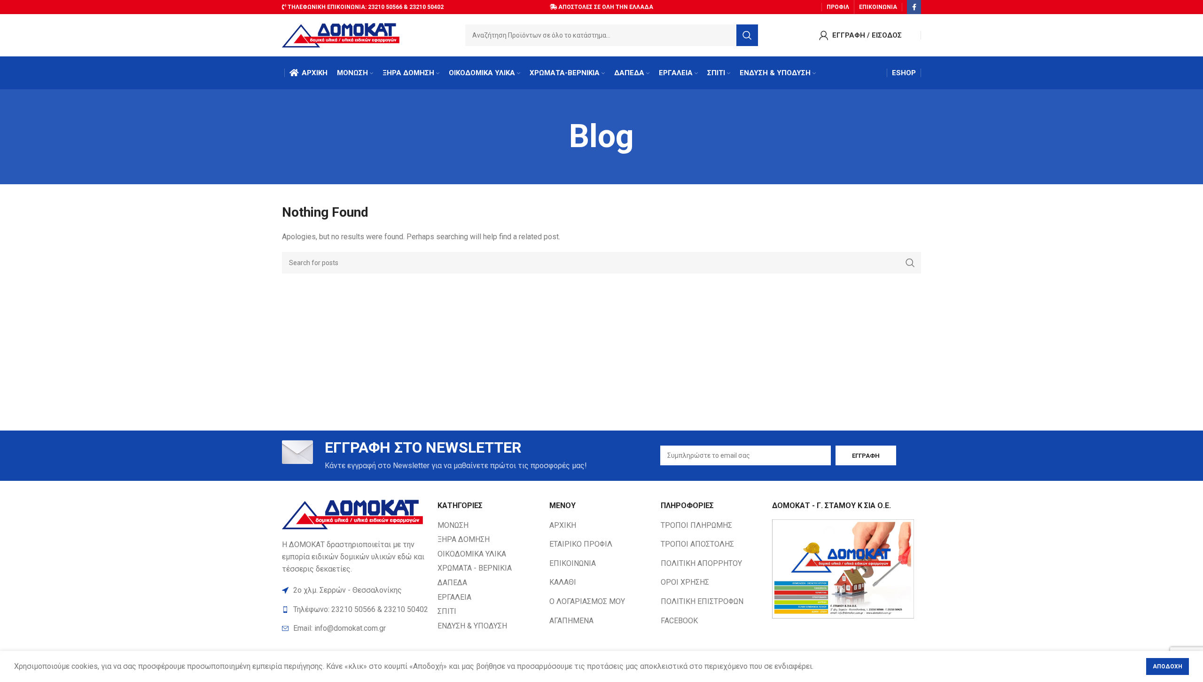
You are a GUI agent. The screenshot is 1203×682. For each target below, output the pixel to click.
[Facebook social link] (914, 7)
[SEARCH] (747, 35)
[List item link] (355, 628)
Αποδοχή (1167, 666)
